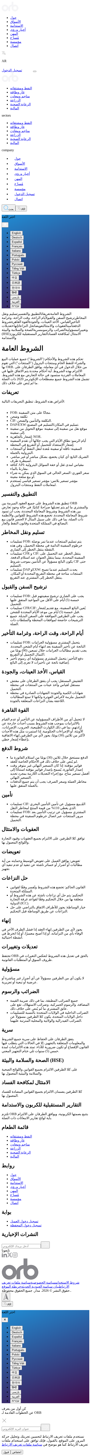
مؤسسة (15, 42)
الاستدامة (16, 25)
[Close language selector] (5, 224)
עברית (15, 306)
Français (17, 246)
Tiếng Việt (18, 268)
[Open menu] (34, 71)
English (16, 233)
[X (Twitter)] (9, 1256)
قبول (6, 1452)
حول (13, 17)
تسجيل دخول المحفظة (25, 1225)
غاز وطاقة (17, 92)
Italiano (16, 250)
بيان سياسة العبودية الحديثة (40, 1286)
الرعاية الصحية (20, 104)
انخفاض (16, 1452)
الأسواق (15, 21)
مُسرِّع (14, 37)
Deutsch (17, 237)
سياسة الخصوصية (43, 1282)
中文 (14, 277)
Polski (15, 259)
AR (23, 209)
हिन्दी (14, 292)
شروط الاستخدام (67, 1282)
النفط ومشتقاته (21, 88)
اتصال (14, 46)
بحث (11, 209)
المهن (14, 33)
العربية (15, 301)
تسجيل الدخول (12, 70)
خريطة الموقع (11, 1286)
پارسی (15, 297)
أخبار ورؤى (18, 29)
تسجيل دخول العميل (24, 1221)
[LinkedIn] (4, 1256)
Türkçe (16, 273)
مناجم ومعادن (20, 96)
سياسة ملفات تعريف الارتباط (22, 1444)
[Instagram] (15, 1256)
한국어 (16, 287)
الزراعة (15, 100)
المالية (14, 108)
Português (18, 255)
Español (17, 242)
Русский (17, 264)
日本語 (16, 282)
